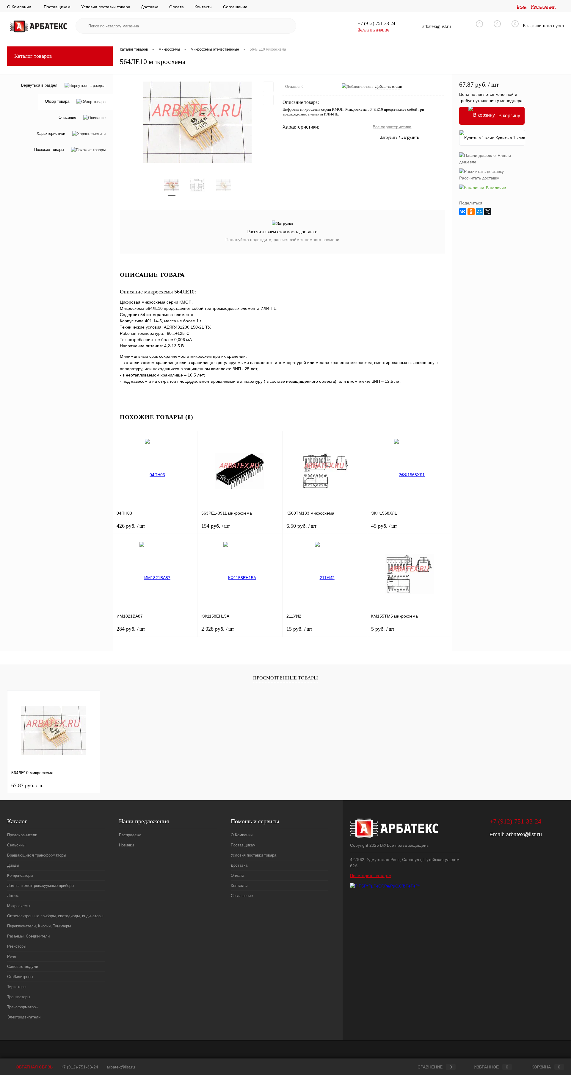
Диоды (13, 865)
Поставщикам (57, 6)
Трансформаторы (22, 1007)
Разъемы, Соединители (28, 936)
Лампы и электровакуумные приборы (40, 885)
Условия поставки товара (105, 6)
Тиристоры (16, 987)
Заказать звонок (373, 29)
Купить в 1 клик (510, 137)
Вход (521, 6)
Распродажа (130, 835)
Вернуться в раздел (39, 85)
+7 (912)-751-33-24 (79, 1067)
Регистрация (543, 6)
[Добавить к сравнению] (268, 100)
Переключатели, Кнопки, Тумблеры (39, 926)
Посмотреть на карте (370, 875)
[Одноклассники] (471, 211)
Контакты (203, 6)
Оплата (176, 6)
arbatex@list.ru (524, 835)
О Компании (19, 6)
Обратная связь (34, 1067)
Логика (13, 895)
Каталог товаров (33, 56)
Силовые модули (22, 966)
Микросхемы (18, 906)
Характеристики (51, 134)
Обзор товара (57, 101)
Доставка (150, 6)
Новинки (126, 845)
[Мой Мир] (479, 211)
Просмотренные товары (285, 677)
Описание (67, 117)
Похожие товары (49, 150)
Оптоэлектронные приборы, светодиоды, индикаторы (55, 916)
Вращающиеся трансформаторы (36, 855)
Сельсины (16, 845)
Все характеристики (392, 126)
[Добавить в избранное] (268, 87)
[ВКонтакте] (462, 211)
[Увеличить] (197, 122)
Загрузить (389, 137)
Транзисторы (18, 997)
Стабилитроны (20, 976)
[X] (487, 211)
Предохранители (22, 835)
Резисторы (16, 946)
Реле (11, 956)
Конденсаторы (20, 875)
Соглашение (235, 6)
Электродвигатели (23, 1017)
